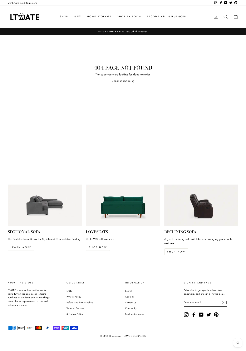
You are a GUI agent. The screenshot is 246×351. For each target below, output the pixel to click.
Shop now (98, 247)
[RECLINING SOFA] (201, 205)
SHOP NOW (176, 251)
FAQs (69, 290)
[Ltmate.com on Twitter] (208, 314)
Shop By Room (129, 16)
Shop (64, 16)
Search (128, 290)
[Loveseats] (123, 205)
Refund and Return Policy (79, 302)
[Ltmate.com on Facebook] (193, 314)
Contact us (130, 302)
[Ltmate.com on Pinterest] (216, 314)
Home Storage (99, 16)
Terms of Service (75, 308)
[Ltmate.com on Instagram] (186, 314)
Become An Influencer (166, 16)
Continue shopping (123, 81)
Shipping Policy (74, 314)
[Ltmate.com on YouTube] (201, 314)
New (77, 16)
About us (130, 296)
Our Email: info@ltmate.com (22, 2)
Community (130, 308)
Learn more (21, 247)
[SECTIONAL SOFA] (45, 205)
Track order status (134, 314)
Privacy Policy (73, 296)
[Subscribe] (224, 302)
